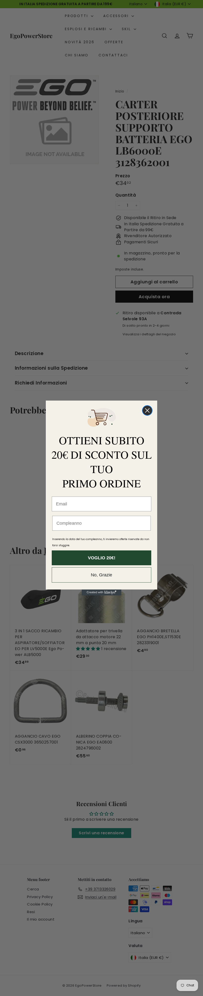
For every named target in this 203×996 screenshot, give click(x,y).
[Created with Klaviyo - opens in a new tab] (101, 592)
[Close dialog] (147, 410)
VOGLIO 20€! (101, 557)
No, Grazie (101, 574)
